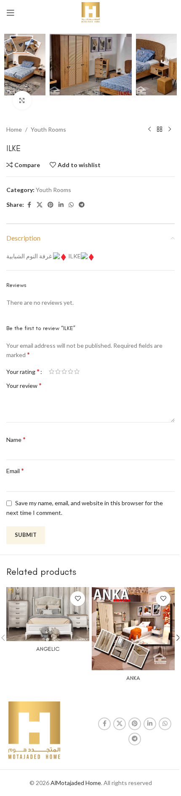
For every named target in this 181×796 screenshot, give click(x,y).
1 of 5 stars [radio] (51, 371)
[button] (14, 75)
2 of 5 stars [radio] (58, 371)
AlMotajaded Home (76, 782)
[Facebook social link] (29, 205)
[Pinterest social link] (50, 205)
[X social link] (39, 205)
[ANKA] (133, 628)
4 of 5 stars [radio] (70, 371)
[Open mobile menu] (10, 12)
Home (14, 129)
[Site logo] (91, 12)
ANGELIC (48, 649)
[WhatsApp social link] (71, 205)
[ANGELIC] (47, 614)
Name (16, 439)
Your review (24, 385)
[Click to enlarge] (22, 100)
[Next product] (170, 130)
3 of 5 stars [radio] (64, 371)
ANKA (133, 678)
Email (15, 470)
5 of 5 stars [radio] (77, 371)
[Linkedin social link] (61, 205)
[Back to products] (159, 130)
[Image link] (34, 730)
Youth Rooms (48, 129)
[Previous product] (149, 130)
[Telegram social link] (81, 205)
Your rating (23, 371)
